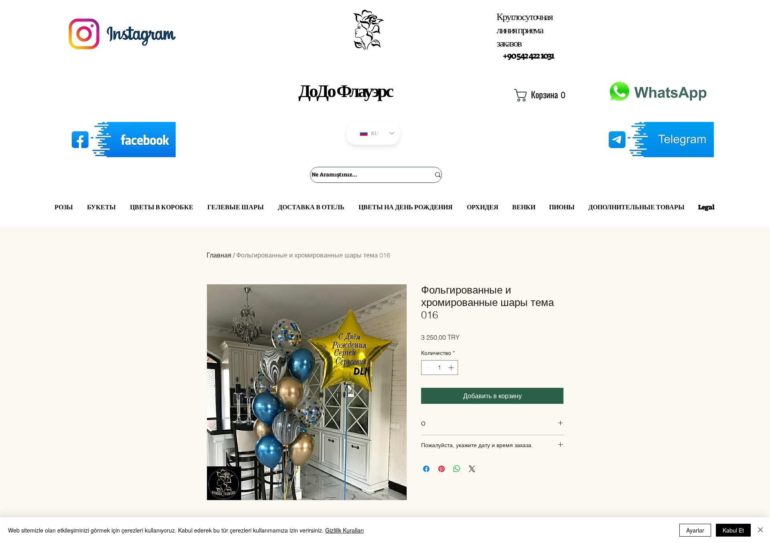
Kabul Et (733, 530)
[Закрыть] (760, 530)
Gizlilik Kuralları (344, 530)
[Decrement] (427, 368)
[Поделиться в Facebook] (426, 469)
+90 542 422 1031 (528, 55)
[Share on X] (472, 469)
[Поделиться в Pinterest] (441, 469)
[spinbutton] (439, 368)
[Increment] (452, 368)
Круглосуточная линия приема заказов (524, 30)
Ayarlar (695, 530)
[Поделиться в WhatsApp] (457, 469)
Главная (219, 255)
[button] (539, 95)
